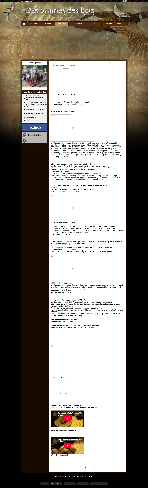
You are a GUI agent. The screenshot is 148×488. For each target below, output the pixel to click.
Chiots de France (56, 484)
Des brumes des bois (60, 10)
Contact (120, 24)
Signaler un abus (70, 484)
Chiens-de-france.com (26, 1)
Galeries (78, 24)
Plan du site (44, 484)
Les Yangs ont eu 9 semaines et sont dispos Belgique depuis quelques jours (35, 104)
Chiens (34, 24)
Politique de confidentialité (99, 484)
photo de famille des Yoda (35, 113)
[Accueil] (24, 23)
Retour (87, 468)
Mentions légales (83, 484)
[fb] (34, 127)
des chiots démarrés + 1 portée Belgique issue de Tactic (33, 97)
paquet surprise (31, 117)
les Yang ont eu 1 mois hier (35, 109)
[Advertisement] (74, 43)
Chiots (48, 24)
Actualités (62, 24)
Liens (95, 24)
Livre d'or (108, 24)
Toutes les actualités (33, 121)
